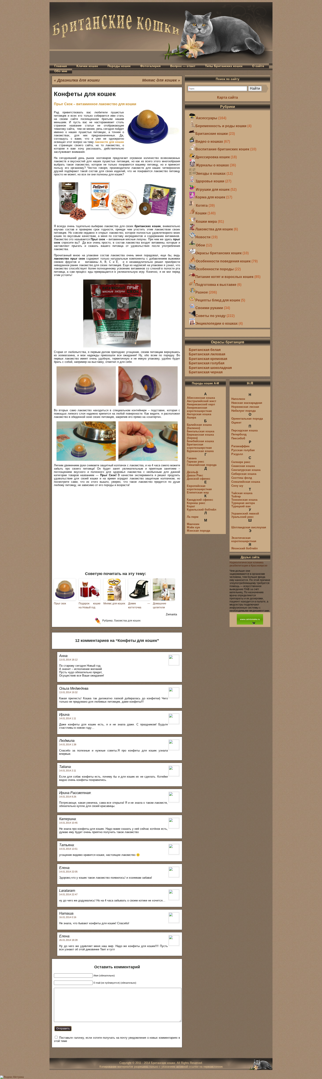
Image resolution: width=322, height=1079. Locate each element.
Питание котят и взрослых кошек (224, 277)
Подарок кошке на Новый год (90, 605)
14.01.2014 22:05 (68, 871)
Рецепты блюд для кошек (217, 300)
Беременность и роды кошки (220, 126)
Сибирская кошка (243, 473)
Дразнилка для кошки (78, 80)
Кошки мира (206, 221)
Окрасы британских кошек (218, 253)
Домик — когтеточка (139, 605)
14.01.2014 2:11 (67, 770)
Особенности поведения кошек (223, 261)
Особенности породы (214, 269)
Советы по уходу (210, 316)
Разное (201, 292)
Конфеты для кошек (85, 94)
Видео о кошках (209, 141)
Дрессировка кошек (212, 157)
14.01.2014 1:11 (67, 718)
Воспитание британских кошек (222, 149)
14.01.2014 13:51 (68, 849)
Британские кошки (211, 133)
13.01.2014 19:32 (68, 692)
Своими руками (209, 308)
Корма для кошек (210, 197)
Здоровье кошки (209, 181)
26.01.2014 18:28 (68, 940)
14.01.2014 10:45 (68, 822)
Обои (200, 245)
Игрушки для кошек (213, 189)
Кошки (201, 213)
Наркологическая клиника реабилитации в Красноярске (248, 564)
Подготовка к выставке (215, 285)
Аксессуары (206, 118)
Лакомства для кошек (127, 620)
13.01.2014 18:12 (68, 659)
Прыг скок (60, 603)
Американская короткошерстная (199, 409)
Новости (203, 237)
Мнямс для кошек (159, 80)
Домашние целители (159, 605)
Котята (202, 205)
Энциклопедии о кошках (216, 323)
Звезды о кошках (211, 173)
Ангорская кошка (199, 414)
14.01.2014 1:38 (67, 744)
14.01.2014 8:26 (67, 796)
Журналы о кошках (212, 165)
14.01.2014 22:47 (68, 894)
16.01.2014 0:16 (67, 917)
